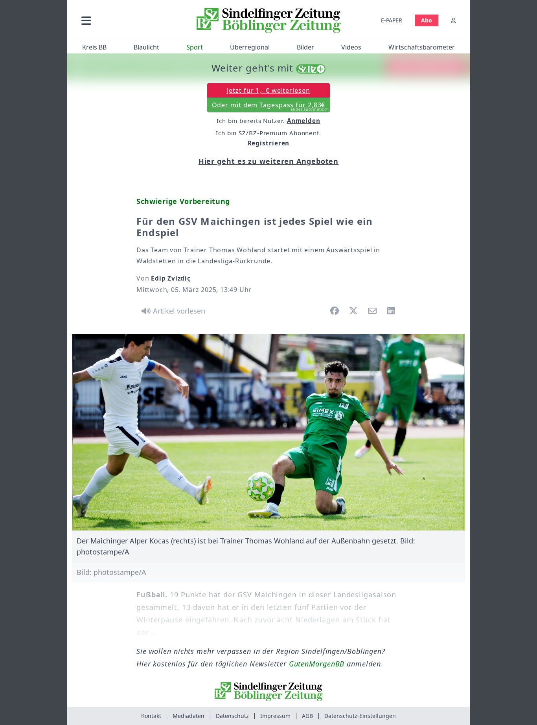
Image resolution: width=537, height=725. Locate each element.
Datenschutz (232, 715)
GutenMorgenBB (317, 663)
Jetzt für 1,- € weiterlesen (268, 90)
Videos (351, 47)
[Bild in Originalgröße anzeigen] (268, 432)
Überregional (250, 47)
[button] (128, 20)
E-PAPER (391, 20)
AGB (307, 715)
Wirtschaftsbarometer (421, 47)
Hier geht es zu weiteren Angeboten (269, 161)
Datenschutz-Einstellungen (360, 715)
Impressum (275, 715)
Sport (194, 47)
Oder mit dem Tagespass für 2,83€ (270, 106)
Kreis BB (94, 47)
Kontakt (151, 715)
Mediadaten (188, 715)
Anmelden (303, 121)
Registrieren (269, 143)
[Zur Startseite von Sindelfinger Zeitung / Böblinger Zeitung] (269, 20)
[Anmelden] (453, 20)
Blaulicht (146, 47)
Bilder (305, 47)
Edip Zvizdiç (171, 278)
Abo (426, 20)
